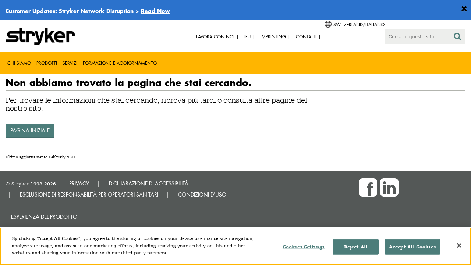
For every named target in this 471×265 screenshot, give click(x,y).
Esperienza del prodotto (44, 216)
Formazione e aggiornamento (120, 63)
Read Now (155, 10)
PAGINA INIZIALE (30, 130)
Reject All (356, 247)
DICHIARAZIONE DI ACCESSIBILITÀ (148, 183)
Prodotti (46, 63)
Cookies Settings (304, 247)
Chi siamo (19, 63)
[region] (235, 246)
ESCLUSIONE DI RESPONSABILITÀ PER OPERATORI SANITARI (89, 194)
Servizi (70, 63)
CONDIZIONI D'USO (202, 194)
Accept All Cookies (412, 247)
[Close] (459, 245)
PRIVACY (79, 183)
